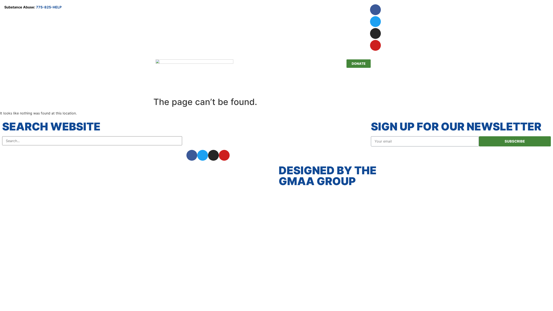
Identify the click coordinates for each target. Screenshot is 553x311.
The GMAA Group (328, 176)
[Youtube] (375, 45)
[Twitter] (375, 21)
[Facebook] (375, 9)
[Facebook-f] (191, 155)
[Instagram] (375, 33)
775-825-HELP (49, 7)
